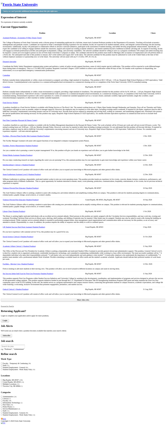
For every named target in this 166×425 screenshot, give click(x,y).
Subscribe (6, 335)
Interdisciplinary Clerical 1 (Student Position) (19, 165)
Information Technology (12, 403)
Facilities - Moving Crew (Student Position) (18, 264)
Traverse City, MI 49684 (12, 386)
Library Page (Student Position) (14, 211)
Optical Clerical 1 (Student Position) (15, 289)
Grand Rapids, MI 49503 (13, 382)
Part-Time (7, 405)
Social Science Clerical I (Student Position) (18, 237)
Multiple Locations (11, 384)
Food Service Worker (10, 103)
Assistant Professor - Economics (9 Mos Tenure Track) (22, 38)
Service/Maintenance (11, 409)
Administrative (9, 397)
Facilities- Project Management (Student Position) (20, 146)
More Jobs (83, 300)
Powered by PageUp (7, 306)
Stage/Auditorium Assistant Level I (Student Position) (22, 174)
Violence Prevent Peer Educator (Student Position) (21, 188)
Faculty (7, 401)
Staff (6, 365)
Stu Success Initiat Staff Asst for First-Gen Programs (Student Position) (28, 274)
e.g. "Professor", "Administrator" (13, 349)
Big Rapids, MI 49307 (12, 380)
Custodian (6, 75)
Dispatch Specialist (9, 62)
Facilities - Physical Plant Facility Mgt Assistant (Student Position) (26, 136)
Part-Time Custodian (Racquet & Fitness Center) (20, 120)
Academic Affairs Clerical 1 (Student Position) (19, 246)
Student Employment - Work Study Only (19, 369)
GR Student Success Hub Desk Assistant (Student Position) (24, 227)
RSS (4, 419)
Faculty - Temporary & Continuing (16, 363)
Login (5, 320)
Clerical (6, 399)
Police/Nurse (8, 407)
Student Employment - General (15, 367)
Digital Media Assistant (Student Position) (18, 155)
